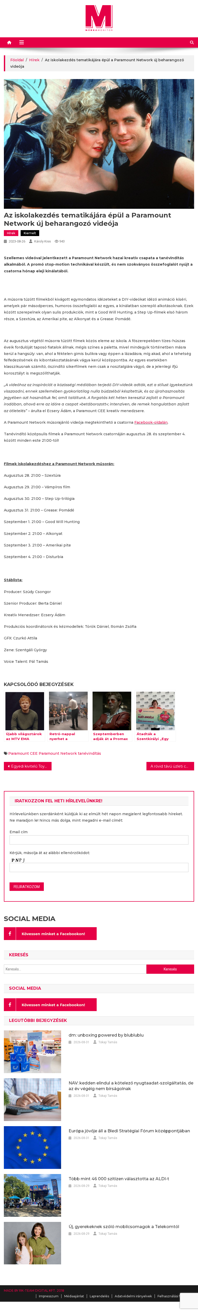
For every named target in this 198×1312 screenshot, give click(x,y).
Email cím (19, 832)
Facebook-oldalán (151, 422)
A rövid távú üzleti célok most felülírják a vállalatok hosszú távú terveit (172, 766)
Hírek (11, 233)
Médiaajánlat (74, 1296)
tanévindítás (89, 753)
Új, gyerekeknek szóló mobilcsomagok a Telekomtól (124, 1226)
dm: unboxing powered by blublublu (106, 1035)
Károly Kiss (42, 241)
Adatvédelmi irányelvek (133, 1296)
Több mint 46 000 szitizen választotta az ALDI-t (119, 1178)
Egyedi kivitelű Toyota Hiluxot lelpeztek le (31, 766)
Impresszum (49, 1296)
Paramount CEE (23, 753)
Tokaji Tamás (107, 1042)
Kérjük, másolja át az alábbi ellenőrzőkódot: (50, 852)
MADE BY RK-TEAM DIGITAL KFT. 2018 (34, 1290)
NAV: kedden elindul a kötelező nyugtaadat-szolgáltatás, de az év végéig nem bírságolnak (131, 1086)
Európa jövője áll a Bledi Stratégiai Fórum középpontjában (129, 1130)
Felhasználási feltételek (176, 1296)
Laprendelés (99, 1296)
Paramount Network (58, 753)
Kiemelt (30, 233)
